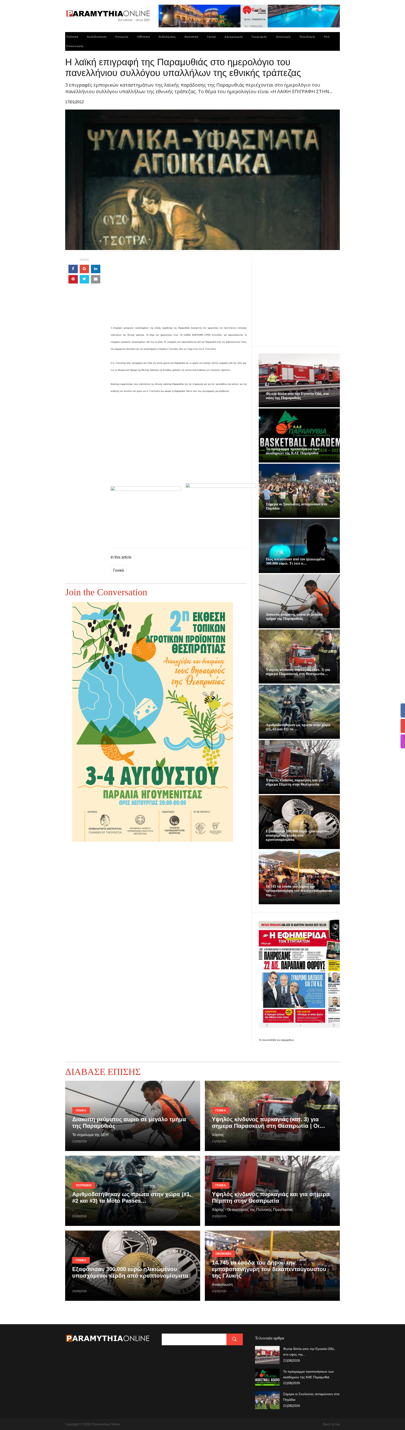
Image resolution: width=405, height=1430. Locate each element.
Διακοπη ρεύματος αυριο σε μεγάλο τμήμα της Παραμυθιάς (294, 616)
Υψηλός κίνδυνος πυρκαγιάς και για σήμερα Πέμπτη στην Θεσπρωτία (294, 782)
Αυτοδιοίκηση (97, 36)
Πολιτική (72, 36)
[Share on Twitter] (84, 279)
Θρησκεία (191, 36)
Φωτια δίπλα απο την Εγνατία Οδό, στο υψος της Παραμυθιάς (297, 396)
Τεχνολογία (307, 36)
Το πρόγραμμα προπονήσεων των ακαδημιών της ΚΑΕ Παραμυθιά (292, 451)
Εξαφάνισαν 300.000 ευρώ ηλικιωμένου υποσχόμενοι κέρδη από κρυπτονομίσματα (297, 835)
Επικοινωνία (74, 46)
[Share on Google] (84, 269)
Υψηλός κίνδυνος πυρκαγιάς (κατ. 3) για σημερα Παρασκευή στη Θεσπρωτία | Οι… (268, 1122)
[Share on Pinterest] (73, 279)
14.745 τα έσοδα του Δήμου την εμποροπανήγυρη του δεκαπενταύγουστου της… (299, 890)
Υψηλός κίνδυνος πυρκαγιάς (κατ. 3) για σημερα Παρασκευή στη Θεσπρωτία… (298, 672)
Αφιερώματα (234, 36)
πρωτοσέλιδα (269, 1040)
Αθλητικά (143, 36)
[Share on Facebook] (73, 269)
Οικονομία (283, 36)
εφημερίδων (287, 1040)
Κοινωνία (121, 36)
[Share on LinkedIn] (95, 269)
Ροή (327, 36)
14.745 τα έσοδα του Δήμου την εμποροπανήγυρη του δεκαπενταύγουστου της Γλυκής (269, 1269)
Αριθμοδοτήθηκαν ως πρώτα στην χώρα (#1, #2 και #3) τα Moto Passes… (131, 1197)
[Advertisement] (179, 291)
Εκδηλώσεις (167, 36)
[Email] (95, 279)
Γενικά (211, 36)
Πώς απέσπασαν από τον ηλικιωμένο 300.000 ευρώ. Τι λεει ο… (295, 561)
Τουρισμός (259, 36)
